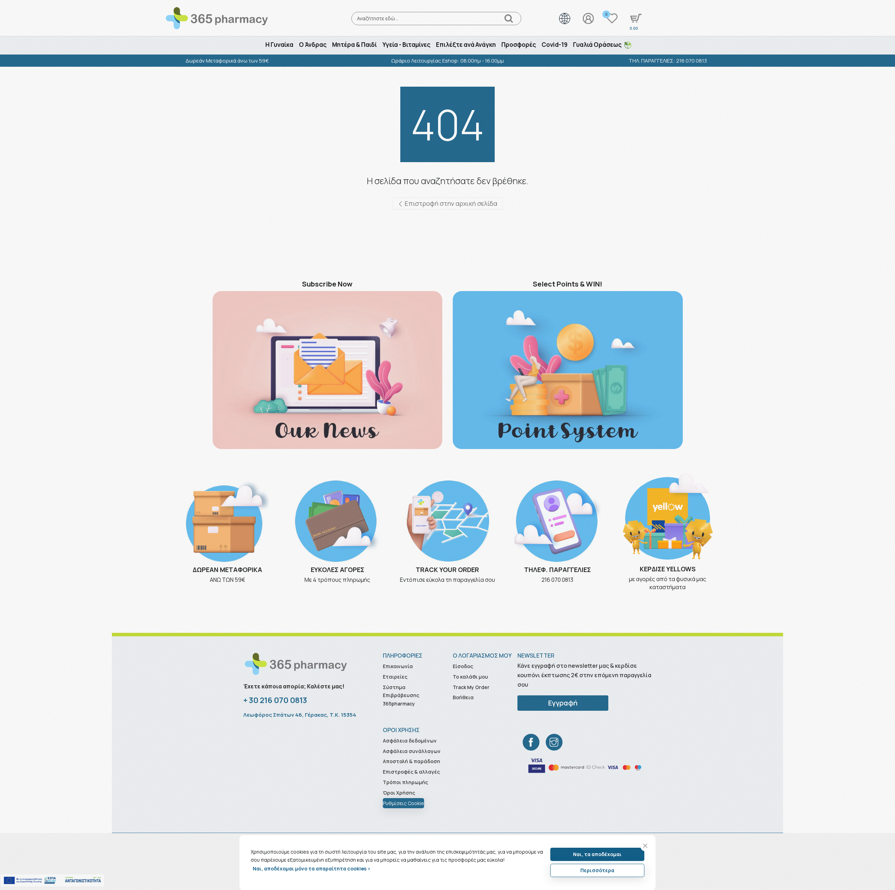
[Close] (645, 846)
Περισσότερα (597, 870)
